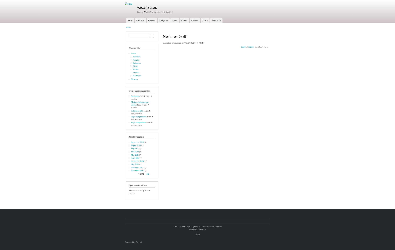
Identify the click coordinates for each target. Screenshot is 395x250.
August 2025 (136, 145)
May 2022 (135, 164)
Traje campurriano (138, 122)
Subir (197, 234)
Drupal (139, 242)
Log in (243, 46)
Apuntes (152, 20)
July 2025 (134, 148)
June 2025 (135, 151)
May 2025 (135, 155)
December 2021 (137, 167)
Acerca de (216, 20)
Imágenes (163, 20)
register (251, 46)
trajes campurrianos (139, 116)
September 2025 (137, 142)
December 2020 (137, 170)
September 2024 (137, 161)
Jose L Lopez (185, 226)
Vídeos (184, 20)
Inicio (130, 20)
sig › (148, 173)
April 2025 (135, 158)
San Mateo (135, 96)
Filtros (205, 20)
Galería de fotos (137, 111)
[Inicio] (129, 4)
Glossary (134, 79)
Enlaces (195, 20)
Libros (174, 20)
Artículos (140, 20)
